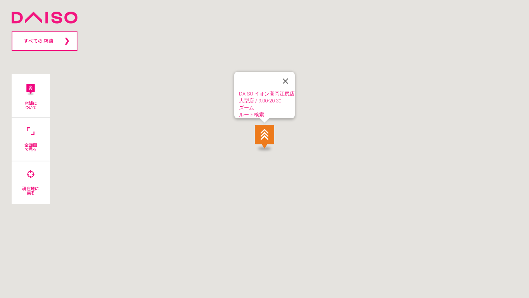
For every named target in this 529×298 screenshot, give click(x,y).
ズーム (246, 108)
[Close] (285, 81)
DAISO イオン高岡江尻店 (267, 94)
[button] (264, 137)
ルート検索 (251, 115)
